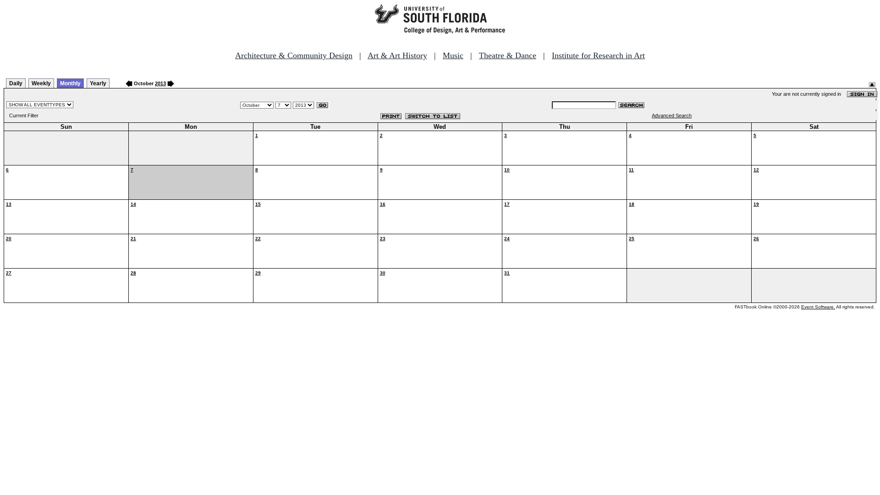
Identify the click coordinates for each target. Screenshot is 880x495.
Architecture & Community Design (293, 55)
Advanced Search (672, 115)
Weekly (41, 83)
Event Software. (818, 306)
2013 (160, 83)
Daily (15, 83)
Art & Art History (397, 55)
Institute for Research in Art (598, 55)
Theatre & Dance (507, 55)
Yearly (98, 83)
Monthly (70, 83)
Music (453, 55)
